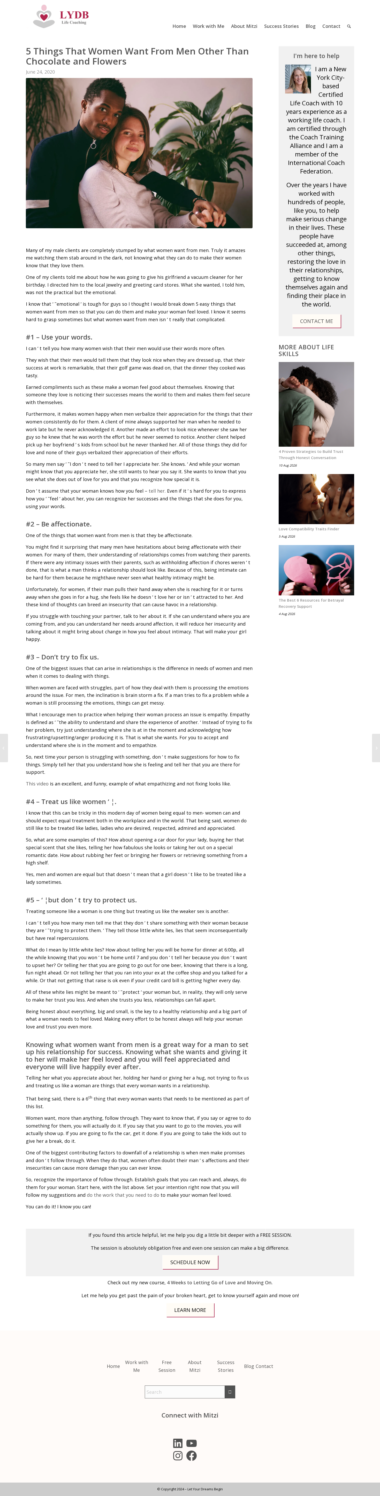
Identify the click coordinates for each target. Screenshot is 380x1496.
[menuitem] (179, 16)
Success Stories (225, 1366)
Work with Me (136, 1366)
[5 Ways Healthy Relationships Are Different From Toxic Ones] (4, 748)
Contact (264, 1366)
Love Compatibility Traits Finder (309, 528)
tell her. (157, 491)
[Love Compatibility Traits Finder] (316, 499)
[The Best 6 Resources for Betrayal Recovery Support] (316, 570)
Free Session (166, 1366)
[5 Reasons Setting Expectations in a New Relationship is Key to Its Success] (376, 748)
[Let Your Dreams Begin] (62, 16)
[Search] (349, 16)
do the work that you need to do (123, 1195)
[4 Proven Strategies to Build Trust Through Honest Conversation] (316, 404)
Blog (249, 1366)
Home (113, 1366)
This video (37, 784)
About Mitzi (195, 1366)
